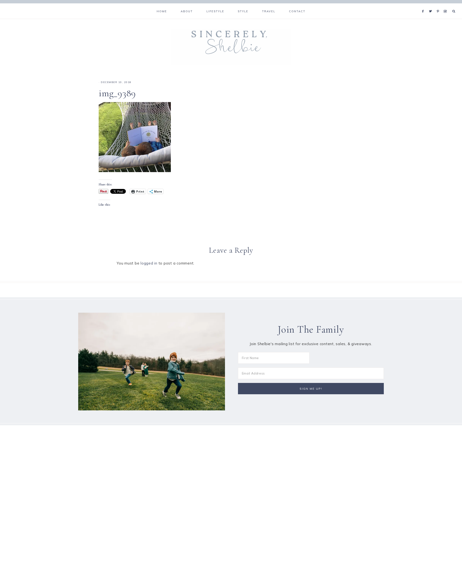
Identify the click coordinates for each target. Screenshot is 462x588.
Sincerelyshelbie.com (231, 47)
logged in (149, 263)
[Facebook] (424, 5)
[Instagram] (446, 5)
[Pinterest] (439, 5)
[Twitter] (432, 5)
